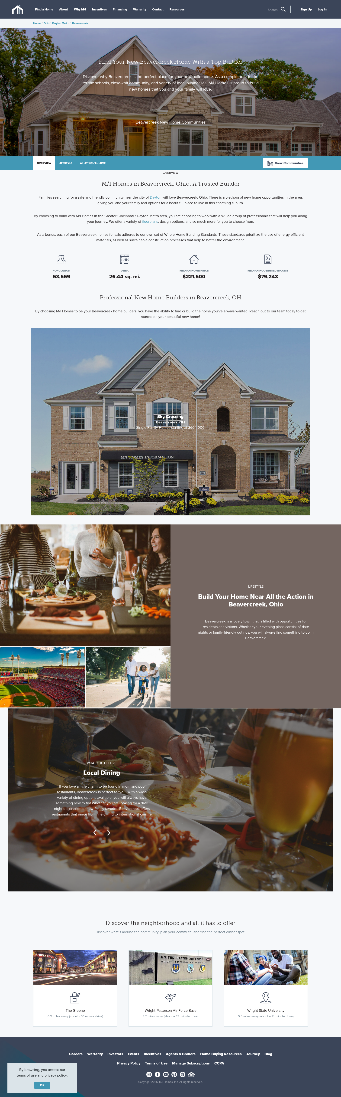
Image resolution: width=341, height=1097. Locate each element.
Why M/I (80, 9)
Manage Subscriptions (191, 1063)
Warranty (139, 9)
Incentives (99, 9)
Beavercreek (80, 23)
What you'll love (93, 163)
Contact (158, 9)
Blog (268, 1054)
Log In (322, 9)
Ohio (46, 23)
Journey (253, 1054)
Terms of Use (156, 1063)
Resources (177, 9)
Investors (115, 1054)
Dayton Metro (60, 23)
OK (42, 1085)
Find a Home (44, 9)
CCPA (219, 1063)
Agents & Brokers (181, 1054)
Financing (120, 9)
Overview (44, 163)
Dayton (155, 197)
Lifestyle (65, 163)
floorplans (150, 221)
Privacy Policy (128, 1063)
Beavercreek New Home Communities (171, 122)
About (63, 9)
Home (37, 23)
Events (133, 1054)
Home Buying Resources (221, 1054)
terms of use (27, 1075)
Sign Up (306, 9)
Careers (76, 1054)
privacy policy (56, 1075)
